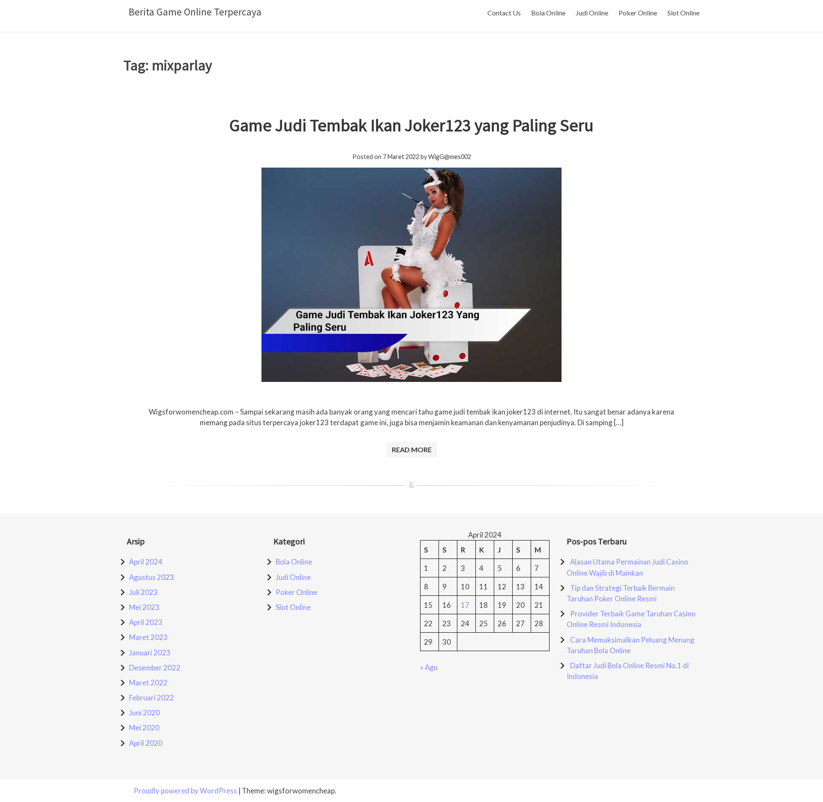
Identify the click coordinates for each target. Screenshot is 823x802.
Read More (412, 449)
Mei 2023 (144, 607)
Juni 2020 (144, 712)
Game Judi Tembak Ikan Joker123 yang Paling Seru (411, 125)
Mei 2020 (144, 727)
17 (465, 605)
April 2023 (145, 622)
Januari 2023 (150, 652)
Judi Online (592, 13)
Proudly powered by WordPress (186, 790)
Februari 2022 (151, 697)
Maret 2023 (148, 637)
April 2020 (145, 743)
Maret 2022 (148, 682)
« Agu (429, 667)
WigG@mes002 (449, 156)
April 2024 (145, 561)
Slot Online (683, 13)
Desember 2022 (154, 667)
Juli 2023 (143, 592)
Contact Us (504, 13)
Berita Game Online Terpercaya (195, 11)
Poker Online (638, 13)
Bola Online (548, 13)
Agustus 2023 (151, 577)
